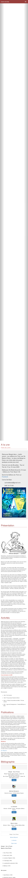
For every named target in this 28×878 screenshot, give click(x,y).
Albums (14, 780)
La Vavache (14, 840)
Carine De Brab (5, 1)
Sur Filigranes (4, 750)
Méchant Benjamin (14, 837)
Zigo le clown (14, 843)
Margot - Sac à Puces (14, 834)
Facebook (5, 477)
